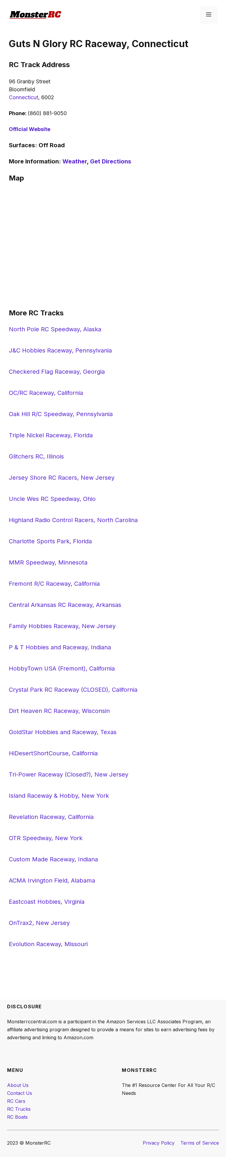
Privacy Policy (159, 1143)
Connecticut (23, 97)
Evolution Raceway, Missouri (48, 944)
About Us (18, 1085)
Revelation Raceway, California (51, 816)
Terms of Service (199, 1143)
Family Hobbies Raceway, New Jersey (62, 626)
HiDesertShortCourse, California (53, 753)
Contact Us (19, 1093)
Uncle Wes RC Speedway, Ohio (52, 498)
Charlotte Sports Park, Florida (50, 541)
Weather (74, 161)
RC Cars (16, 1101)
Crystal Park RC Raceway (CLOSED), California (73, 689)
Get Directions (110, 161)
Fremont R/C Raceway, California (54, 583)
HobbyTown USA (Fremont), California (62, 668)
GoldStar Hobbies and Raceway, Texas (63, 732)
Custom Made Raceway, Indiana (53, 859)
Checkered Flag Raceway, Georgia (57, 371)
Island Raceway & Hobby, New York (59, 795)
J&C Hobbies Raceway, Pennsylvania (60, 350)
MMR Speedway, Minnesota (48, 562)
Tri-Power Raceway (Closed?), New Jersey (68, 774)
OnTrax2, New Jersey (39, 922)
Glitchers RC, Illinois (36, 456)
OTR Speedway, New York (45, 838)
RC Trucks (19, 1109)
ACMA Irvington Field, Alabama (52, 880)
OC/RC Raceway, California (46, 392)
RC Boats (17, 1117)
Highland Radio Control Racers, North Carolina (73, 520)
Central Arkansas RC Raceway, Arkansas (65, 604)
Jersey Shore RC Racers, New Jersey (61, 477)
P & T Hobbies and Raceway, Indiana (60, 647)
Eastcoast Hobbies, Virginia (46, 901)
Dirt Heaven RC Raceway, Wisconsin (59, 710)
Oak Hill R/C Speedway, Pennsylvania (61, 414)
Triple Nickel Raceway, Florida (51, 435)
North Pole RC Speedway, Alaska (55, 329)
